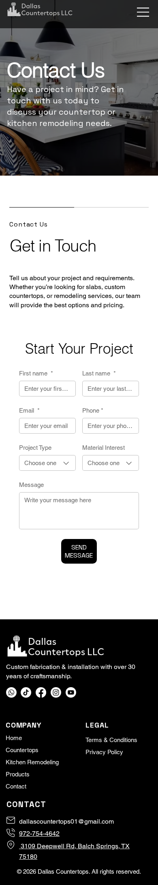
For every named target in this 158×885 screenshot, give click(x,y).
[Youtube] (71, 692)
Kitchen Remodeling (32, 762)
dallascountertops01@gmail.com (66, 821)
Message (31, 484)
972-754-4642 (39, 833)
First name (36, 373)
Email (29, 410)
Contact (16, 786)
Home (14, 737)
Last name (99, 373)
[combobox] (47, 463)
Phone (92, 410)
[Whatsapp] (11, 692)
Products (18, 774)
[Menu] (143, 12)
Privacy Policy (104, 752)
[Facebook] (41, 692)
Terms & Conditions (111, 739)
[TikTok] (26, 692)
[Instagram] (56, 692)
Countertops (22, 750)
